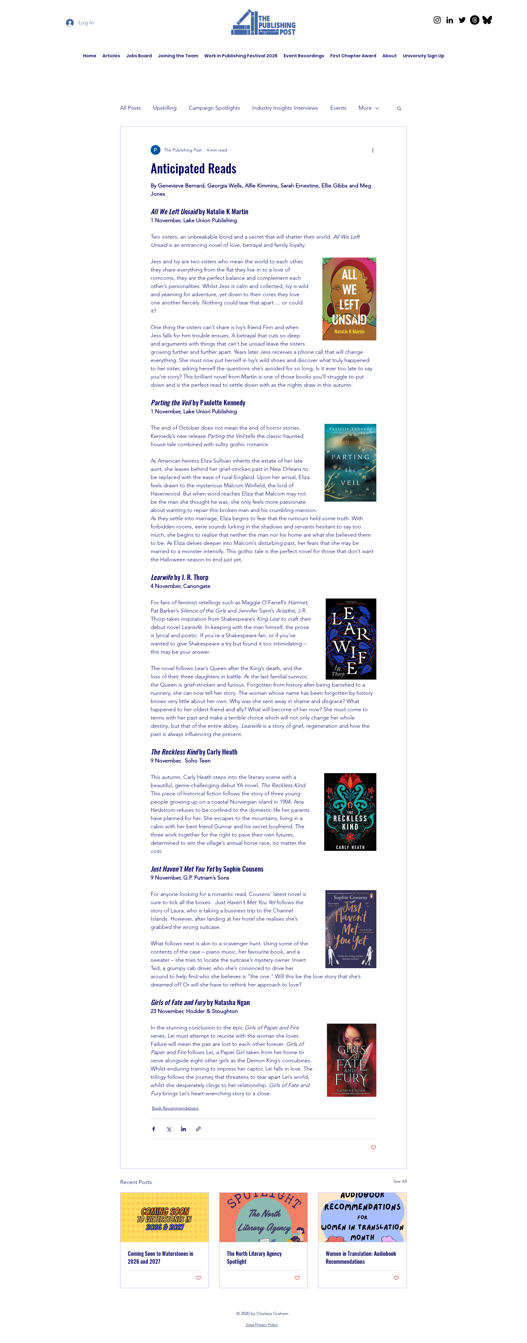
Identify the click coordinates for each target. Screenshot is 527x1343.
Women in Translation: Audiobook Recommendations (361, 1257)
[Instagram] (437, 20)
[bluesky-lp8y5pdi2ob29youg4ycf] (487, 20)
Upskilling (165, 108)
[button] (399, 108)
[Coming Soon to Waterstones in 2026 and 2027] (164, 1217)
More (365, 108)
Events (338, 108)
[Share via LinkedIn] (183, 1129)
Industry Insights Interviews (285, 108)
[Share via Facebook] (153, 1129)
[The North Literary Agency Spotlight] (264, 1217)
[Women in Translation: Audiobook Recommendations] (362, 1217)
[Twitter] (462, 20)
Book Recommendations (175, 1108)
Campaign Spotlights (214, 108)
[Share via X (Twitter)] (168, 1129)
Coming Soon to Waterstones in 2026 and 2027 (160, 1257)
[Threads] (474, 20)
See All (400, 1181)
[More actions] (372, 150)
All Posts (130, 108)
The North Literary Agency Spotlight (254, 1257)
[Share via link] (198, 1129)
